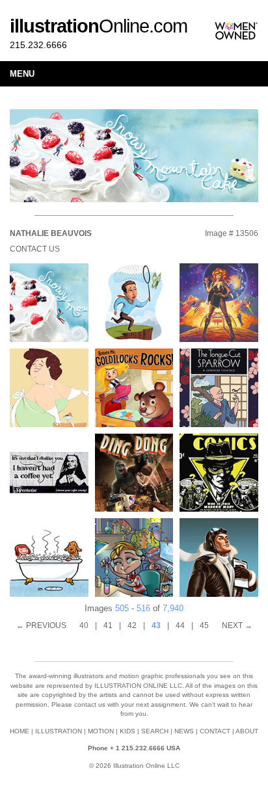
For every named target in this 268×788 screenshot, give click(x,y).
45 (204, 625)
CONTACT (215, 731)
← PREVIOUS (41, 625)
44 (180, 625)
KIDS (127, 731)
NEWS (184, 731)
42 (132, 625)
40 (83, 625)
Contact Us (35, 249)
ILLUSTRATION (58, 731)
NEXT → (237, 625)
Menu (22, 74)
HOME (19, 731)
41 (108, 625)
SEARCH (154, 731)
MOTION (101, 731)
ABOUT (246, 731)
